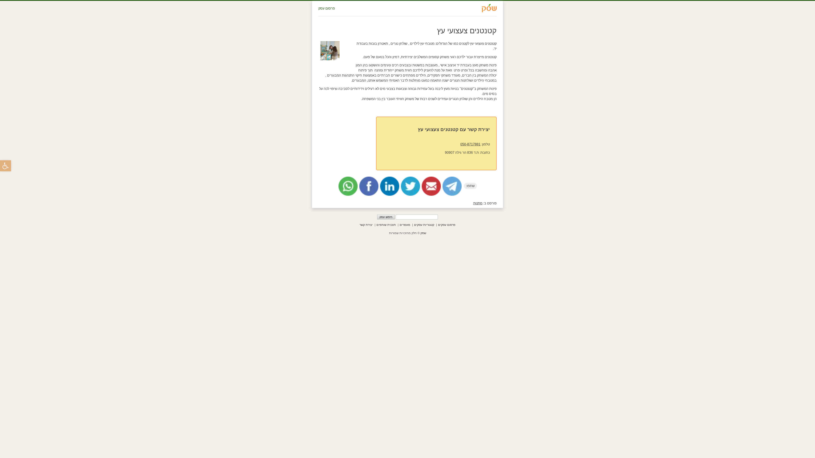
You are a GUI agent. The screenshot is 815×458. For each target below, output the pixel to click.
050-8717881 (470, 144)
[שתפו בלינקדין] (389, 186)
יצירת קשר (366, 224)
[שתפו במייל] (431, 186)
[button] (5, 165)
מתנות (477, 203)
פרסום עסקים (446, 224)
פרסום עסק (326, 8)
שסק (423, 233)
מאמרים (405, 224)
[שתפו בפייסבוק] (368, 186)
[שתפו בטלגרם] (452, 186)
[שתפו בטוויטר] (410, 186)
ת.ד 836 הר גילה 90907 (462, 152)
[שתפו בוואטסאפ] (348, 186)
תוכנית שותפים (386, 224)
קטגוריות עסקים (424, 224)
